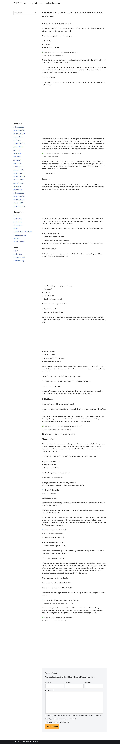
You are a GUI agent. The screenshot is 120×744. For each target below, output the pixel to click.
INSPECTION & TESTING (22, 232)
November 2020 (19, 200)
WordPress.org (18, 261)
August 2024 (17, 137)
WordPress (34, 742)
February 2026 (18, 127)
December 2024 (19, 134)
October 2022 (18, 180)
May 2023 (16, 157)
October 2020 (18, 203)
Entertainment (18, 225)
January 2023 (18, 170)
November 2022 (19, 176)
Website (88, 683)
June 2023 (17, 153)
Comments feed (19, 257)
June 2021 (17, 186)
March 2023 (17, 163)
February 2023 (18, 167)
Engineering (17, 218)
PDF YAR (16, 742)
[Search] (35, 13)
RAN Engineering (19, 235)
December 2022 (19, 173)
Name (48, 683)
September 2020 (19, 206)
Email (67, 683)
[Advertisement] (25, 42)
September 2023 (19, 143)
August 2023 (17, 147)
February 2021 (18, 193)
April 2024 (17, 140)
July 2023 (16, 150)
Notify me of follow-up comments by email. (61, 719)
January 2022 (18, 183)
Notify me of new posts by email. (58, 722)
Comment (49, 690)
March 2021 (17, 190)
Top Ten (16, 238)
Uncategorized (18, 242)
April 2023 (17, 160)
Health (15, 228)
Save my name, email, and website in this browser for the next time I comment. (74, 715)
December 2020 (19, 196)
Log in (15, 251)
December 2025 (19, 130)
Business (16, 215)
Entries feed (17, 254)
